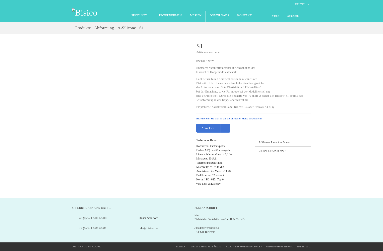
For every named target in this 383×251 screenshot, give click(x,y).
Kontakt (181, 246)
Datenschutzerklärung (206, 246)
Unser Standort (148, 218)
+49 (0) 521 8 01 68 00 (91, 218)
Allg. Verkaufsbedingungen (244, 246)
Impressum (304, 246)
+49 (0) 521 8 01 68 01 (91, 228)
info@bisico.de (148, 228)
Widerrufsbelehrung (279, 246)
